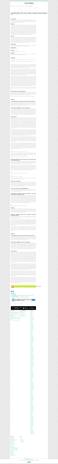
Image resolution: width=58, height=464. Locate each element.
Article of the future (14, 294)
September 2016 (32, 376)
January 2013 (31, 406)
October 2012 (31, 409)
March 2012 (31, 416)
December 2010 (32, 423)
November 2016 (32, 374)
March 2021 (31, 335)
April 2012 (31, 415)
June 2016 (31, 379)
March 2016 (31, 382)
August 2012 (31, 411)
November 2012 (32, 408)
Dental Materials (12, 438)
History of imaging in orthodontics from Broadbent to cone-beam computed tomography (22, 295)
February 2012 (32, 417)
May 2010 (31, 427)
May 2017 (31, 368)
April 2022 (31, 322)
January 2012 (31, 418)
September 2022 (32, 319)
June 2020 (31, 343)
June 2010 (31, 426)
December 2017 (32, 363)
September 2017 (32, 365)
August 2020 (31, 341)
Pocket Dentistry (29, 3)
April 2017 (31, 369)
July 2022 (31, 321)
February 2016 (32, 383)
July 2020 (31, 342)
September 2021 (32, 329)
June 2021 (31, 332)
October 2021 (31, 328)
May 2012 (31, 414)
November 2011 (32, 420)
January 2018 (31, 362)
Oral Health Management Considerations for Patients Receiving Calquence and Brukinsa (15, 318)
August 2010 (31, 425)
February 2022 (32, 324)
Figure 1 (29, 144)
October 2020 (31, 339)
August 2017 (31, 366)
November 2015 (32, 386)
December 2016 (32, 373)
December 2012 (32, 407)
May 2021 (31, 333)
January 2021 (31, 337)
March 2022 (31, 323)
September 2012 (32, 410)
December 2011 (32, 419)
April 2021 (31, 334)
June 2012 (31, 413)
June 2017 (31, 367)
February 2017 (32, 371)
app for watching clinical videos (29, 458)
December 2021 (32, 326)
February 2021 (32, 336)
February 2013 (32, 405)
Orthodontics (18, 303)
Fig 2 (28, 166)
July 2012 (31, 412)
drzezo (16, 303)
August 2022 (31, 320)
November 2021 (32, 327)
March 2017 (31, 370)
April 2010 (31, 428)
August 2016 (31, 377)
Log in (21, 438)
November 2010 (32, 424)
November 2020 (32, 338)
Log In (31, 286)
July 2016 (31, 378)
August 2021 (31, 330)
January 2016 (31, 384)
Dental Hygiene (12, 437)
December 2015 (32, 385)
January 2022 (31, 325)
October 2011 (31, 421)
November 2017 (32, 364)
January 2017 (31, 372)
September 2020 (32, 340)
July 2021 (31, 331)
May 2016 (31, 380)
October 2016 (31, 375)
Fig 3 (35, 166)
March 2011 (31, 422)
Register (35, 286)
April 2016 (31, 381)
